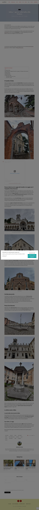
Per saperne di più (4, 256)
